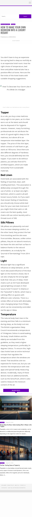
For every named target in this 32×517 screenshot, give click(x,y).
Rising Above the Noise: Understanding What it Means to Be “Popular (15, 425)
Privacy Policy (10, 485)
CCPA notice (4, 487)
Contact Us (22, 485)
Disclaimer (3, 485)
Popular (13, 24)
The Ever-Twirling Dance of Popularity (10, 465)
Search (25, 16)
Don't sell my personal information (16, 487)
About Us (17, 485)
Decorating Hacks (5, 24)
